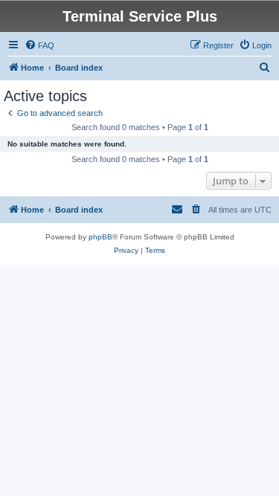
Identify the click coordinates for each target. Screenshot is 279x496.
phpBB (100, 237)
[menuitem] (39, 45)
